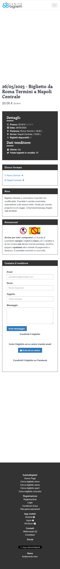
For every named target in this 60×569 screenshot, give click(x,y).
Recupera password (30, 508)
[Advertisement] (30, 41)
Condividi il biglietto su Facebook (30, 360)
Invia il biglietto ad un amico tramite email (30, 344)
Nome (10, 283)
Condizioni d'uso (30, 505)
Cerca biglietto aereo (30, 484)
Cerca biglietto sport (30, 487)
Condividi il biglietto (30, 334)
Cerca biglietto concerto (30, 491)
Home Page (30, 478)
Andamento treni (30, 556)
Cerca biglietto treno (30, 481)
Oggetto (11, 294)
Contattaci (30, 534)
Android (29, 516)
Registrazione (30, 499)
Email (9, 271)
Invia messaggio (17, 328)
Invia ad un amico (31, 350)
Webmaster (29, 531)
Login (30, 502)
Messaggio (12, 305)
